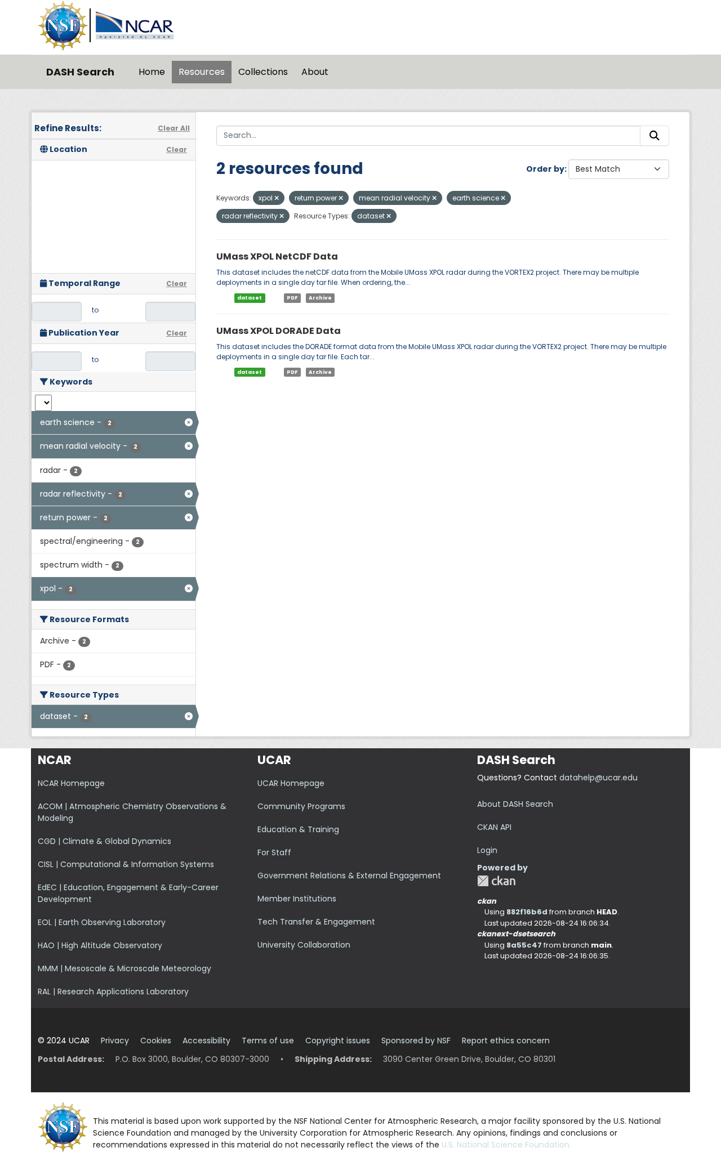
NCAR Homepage (71, 783)
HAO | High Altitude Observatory (100, 945)
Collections (263, 71)
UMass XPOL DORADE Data (278, 330)
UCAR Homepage (290, 783)
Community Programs (301, 806)
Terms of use (268, 1040)
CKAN (496, 881)
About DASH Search (515, 804)
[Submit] (654, 136)
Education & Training (298, 829)
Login (487, 850)
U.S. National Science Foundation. (506, 1144)
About (314, 71)
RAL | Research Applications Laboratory (113, 991)
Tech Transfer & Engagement (316, 921)
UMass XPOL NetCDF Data (277, 256)
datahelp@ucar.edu (598, 777)
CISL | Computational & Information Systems (126, 864)
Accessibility (206, 1040)
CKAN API (494, 827)
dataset (249, 297)
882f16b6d (527, 912)
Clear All (174, 128)
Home (152, 71)
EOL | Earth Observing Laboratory (102, 922)
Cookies (155, 1040)
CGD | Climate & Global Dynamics (104, 841)
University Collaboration (303, 944)
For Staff (274, 852)
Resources (202, 71)
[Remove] (276, 198)
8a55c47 (524, 945)
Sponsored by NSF (416, 1040)
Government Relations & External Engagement (349, 875)
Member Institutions (296, 898)
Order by (545, 169)
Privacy (115, 1040)
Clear (176, 149)
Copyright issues (337, 1040)
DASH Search (80, 72)
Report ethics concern (506, 1040)
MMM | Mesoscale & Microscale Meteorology (124, 968)
